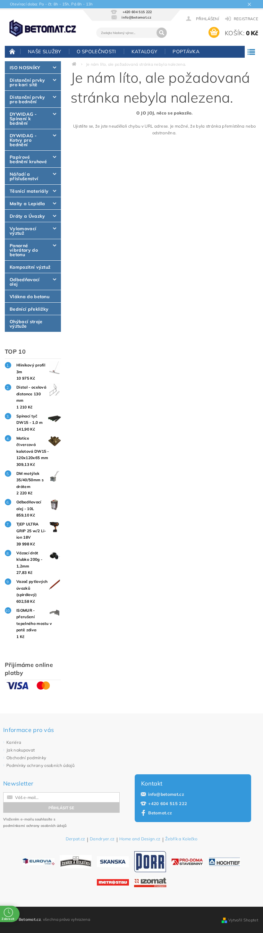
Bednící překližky (29, 309)
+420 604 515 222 (167, 803)
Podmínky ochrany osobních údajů (40, 765)
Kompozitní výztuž (30, 267)
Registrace (246, 18)
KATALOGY (144, 51)
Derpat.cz (75, 839)
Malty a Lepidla (27, 203)
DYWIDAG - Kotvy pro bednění (23, 140)
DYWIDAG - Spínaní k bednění (23, 118)
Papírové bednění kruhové (28, 159)
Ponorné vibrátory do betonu (24, 250)
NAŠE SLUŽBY (44, 51)
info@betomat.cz (166, 794)
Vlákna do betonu (29, 296)
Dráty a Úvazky (27, 216)
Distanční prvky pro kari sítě (27, 82)
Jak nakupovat (20, 749)
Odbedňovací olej (25, 282)
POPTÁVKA (186, 51)
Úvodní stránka (12, 51)
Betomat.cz (160, 812)
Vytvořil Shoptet (243, 920)
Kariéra (13, 742)
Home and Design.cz (140, 839)
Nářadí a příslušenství (24, 176)
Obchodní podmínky (26, 757)
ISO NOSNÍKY (25, 68)
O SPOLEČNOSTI (96, 51)
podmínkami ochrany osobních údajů (35, 825)
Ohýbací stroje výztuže (26, 324)
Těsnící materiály (29, 191)
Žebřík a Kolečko (181, 839)
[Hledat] (162, 33)
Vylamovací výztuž (23, 231)
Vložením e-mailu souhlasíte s (35, 822)
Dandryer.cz (102, 839)
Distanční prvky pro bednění (27, 99)
